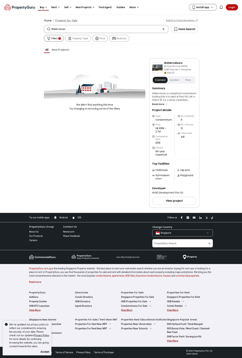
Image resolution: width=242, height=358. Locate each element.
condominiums (103, 275)
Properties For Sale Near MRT (91, 324)
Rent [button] (54, 7)
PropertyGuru (37, 292)
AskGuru (33, 297)
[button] (47, 49)
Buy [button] (42, 7)
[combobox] (106, 29)
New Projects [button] (84, 7)
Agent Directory (83, 306)
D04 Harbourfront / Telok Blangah (185, 324)
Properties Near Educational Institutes (144, 319)
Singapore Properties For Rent (183, 297)
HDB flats (130, 275)
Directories (81, 292)
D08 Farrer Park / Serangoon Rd (184, 336)
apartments (118, 275)
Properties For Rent (178, 292)
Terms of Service (64, 352)
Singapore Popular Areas (182, 319)
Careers (33, 240)
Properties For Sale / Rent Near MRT (96, 319)
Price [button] (188, 80)
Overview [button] (160, 80)
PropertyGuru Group (41, 226)
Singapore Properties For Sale (137, 297)
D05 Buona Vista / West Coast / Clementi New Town (188, 330)
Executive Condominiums (149, 275)
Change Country (162, 227)
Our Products (36, 236)
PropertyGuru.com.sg (40, 268)
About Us (34, 231)
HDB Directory (82, 301)
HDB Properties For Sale (134, 301)
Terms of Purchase (104, 352)
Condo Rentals (175, 306)
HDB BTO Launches (39, 306)
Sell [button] (66, 7)
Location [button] (174, 80)
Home (48, 20)
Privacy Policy (41, 335)
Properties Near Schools (134, 328)
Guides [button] (120, 7)
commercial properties (187, 275)
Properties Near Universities (136, 324)
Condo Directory (84, 297)
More (133, 7)
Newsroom (68, 231)
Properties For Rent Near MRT (91, 328)
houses (167, 275)
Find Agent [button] (105, 7)
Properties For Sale (132, 292)
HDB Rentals (173, 301)
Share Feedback (71, 236)
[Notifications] (221, 7)
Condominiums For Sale (134, 306)
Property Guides (38, 301)
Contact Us (70, 226)
